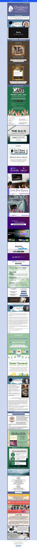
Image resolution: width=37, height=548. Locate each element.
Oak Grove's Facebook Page (23, 295)
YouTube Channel (24, 291)
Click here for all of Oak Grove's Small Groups (18, 414)
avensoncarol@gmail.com (11, 428)
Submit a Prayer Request (18, 492)
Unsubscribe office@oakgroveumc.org (18, 542)
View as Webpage (10, 3)
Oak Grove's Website (23, 293)
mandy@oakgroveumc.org (18, 329)
